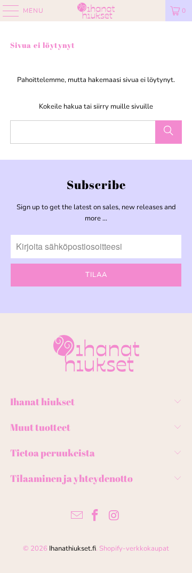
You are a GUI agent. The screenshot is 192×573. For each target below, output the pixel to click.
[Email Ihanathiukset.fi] (77, 517)
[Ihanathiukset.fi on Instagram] (114, 517)
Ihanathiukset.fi (72, 548)
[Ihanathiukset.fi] (96, 10)
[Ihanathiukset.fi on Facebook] (95, 517)
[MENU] (5, 10)
